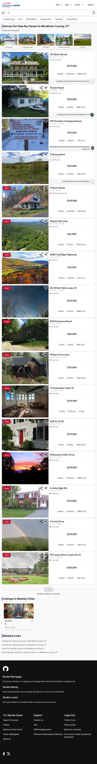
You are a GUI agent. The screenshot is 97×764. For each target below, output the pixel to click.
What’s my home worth (12, 729)
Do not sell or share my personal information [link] (77, 735)
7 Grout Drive (57, 522)
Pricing (6, 725)
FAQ (35, 725)
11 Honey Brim (57, 155)
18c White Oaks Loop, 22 (63, 288)
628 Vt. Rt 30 (57, 422)
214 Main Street (58, 55)
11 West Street (57, 188)
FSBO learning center (42, 729)
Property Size (46, 19)
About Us (7, 739)
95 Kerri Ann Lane (60, 355)
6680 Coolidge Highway (63, 255)
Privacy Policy (70, 725)
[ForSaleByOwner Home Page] (11, 4)
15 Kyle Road (57, 88)
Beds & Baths (31, 19)
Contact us (38, 720)
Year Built (58, 19)
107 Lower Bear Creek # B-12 (65, 555)
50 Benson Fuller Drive (62, 455)
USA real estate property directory (48, 734)
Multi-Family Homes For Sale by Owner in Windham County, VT (30, 652)
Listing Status (71, 19)
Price (20, 19)
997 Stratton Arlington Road (65, 122)
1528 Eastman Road (61, 322)
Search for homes (10, 720)
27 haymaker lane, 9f (61, 389)
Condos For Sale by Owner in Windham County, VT (24, 641)
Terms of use (69, 720)
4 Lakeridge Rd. (58, 489)
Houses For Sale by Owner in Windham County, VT (24, 645)
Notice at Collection (72, 729)
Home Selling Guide (11, 734)
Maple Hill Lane (59, 222)
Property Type (8, 19)
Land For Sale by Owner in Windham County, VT (23, 648)
